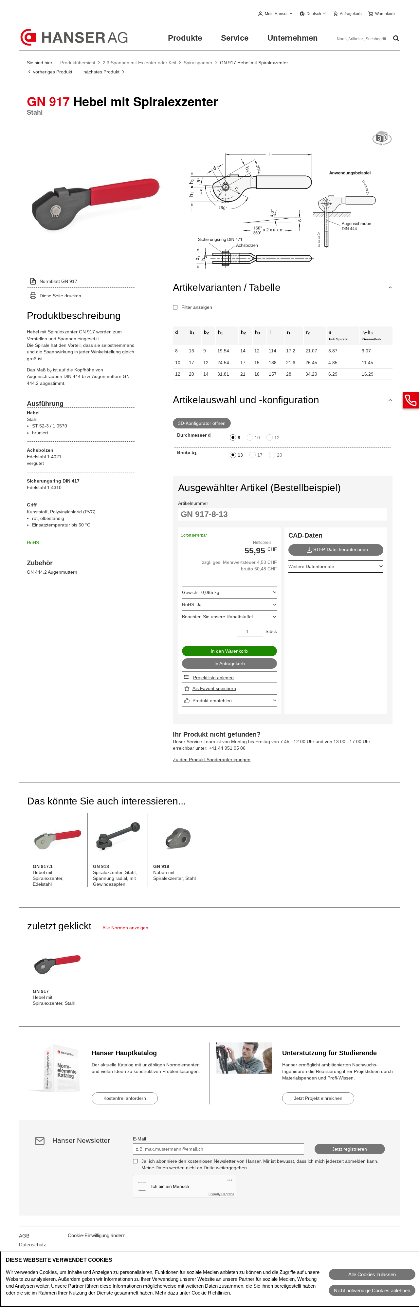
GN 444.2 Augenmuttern (52, 572)
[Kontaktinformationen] (411, 400)
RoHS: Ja (192, 604)
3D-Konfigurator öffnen (202, 423)
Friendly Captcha (221, 1194)
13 (240, 455)
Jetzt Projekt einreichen (318, 1098)
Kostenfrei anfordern (124, 1098)
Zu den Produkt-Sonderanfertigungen (211, 759)
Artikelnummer (193, 503)
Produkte (185, 37)
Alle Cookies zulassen (372, 1274)
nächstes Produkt (102, 71)
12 (277, 437)
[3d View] (382, 138)
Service (234, 37)
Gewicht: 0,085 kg (200, 592)
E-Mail (139, 1138)
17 (260, 455)
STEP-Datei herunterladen (340, 549)
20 (279, 455)
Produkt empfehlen (212, 700)
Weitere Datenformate (311, 566)
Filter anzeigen (196, 307)
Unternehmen (292, 37)
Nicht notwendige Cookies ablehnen (372, 1290)
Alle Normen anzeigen (125, 927)
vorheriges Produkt (53, 71)
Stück (271, 631)
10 (257, 437)
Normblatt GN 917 (58, 281)
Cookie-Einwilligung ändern (96, 1235)
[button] (275, 14)
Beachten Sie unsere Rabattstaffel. (218, 616)
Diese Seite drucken (60, 295)
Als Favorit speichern (214, 688)
